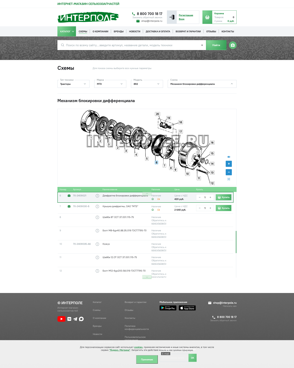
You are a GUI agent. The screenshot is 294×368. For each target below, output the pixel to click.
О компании (99, 317)
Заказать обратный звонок (147, 17)
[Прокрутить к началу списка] (147, 194)
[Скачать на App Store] (187, 307)
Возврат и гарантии (135, 302)
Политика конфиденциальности (137, 327)
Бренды (97, 325)
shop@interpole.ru (151, 20)
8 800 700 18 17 (149, 13)
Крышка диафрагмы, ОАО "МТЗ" (120, 206)
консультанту (158, 223)
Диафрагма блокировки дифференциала (125, 195)
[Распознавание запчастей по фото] (233, 45)
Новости (97, 334)
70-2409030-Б (81, 206)
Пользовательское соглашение (135, 338)
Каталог (97, 302)
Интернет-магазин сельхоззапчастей (88, 4)
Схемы (96, 310)
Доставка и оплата (103, 342)
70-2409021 (79, 195)
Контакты (130, 317)
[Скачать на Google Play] (168, 307)
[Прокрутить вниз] (147, 277)
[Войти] (172, 17)
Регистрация (186, 15)
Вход (181, 19)
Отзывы (129, 310)
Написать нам (230, 306)
